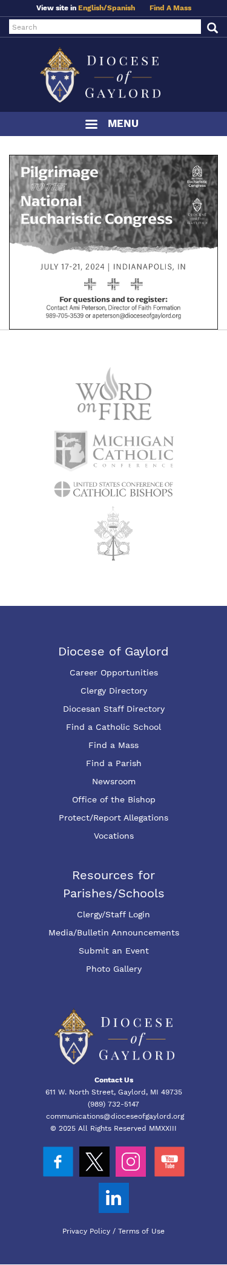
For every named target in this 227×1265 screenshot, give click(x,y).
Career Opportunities (114, 672)
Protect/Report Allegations (113, 817)
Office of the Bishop (114, 799)
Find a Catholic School (113, 727)
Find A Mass (170, 8)
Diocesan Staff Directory (114, 709)
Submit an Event (114, 950)
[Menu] (90, 125)
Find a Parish (114, 763)
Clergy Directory (114, 690)
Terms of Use (141, 1231)
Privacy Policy (86, 1231)
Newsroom (114, 781)
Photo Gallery (114, 969)
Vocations (114, 836)
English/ (92, 8)
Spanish (121, 8)
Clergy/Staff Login (113, 914)
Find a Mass (113, 745)
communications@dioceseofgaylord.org (115, 1116)
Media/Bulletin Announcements (113, 932)
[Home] (113, 75)
